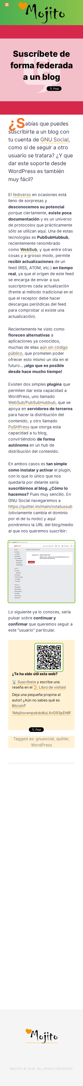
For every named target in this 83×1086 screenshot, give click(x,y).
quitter (62, 738)
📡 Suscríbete (24, 682)
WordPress (41, 745)
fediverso (22, 194)
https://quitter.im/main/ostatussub (40, 506)
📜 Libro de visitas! (49, 687)
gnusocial (45, 738)
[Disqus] (41, 831)
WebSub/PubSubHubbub (32, 402)
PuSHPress (18, 426)
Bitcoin (18, 706)
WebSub (28, 249)
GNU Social (54, 139)
